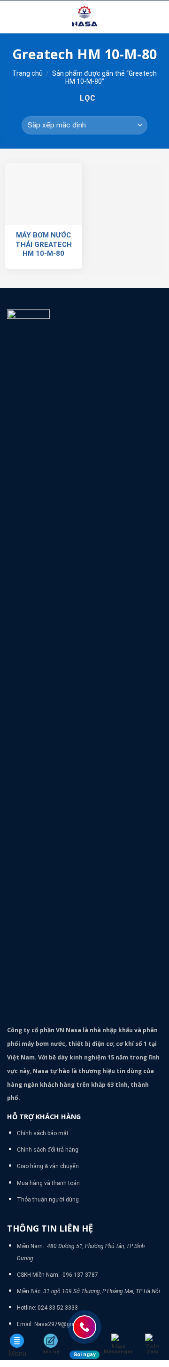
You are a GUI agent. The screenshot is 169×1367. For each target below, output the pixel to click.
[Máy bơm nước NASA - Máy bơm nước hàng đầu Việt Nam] (84, 16)
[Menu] (12, 16)
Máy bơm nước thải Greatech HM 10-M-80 (43, 244)
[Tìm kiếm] (158, 17)
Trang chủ (27, 73)
